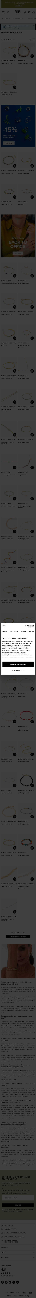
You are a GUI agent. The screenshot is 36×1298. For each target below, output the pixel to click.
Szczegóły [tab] (14, 631)
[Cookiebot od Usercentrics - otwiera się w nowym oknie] (25, 626)
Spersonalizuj (17, 670)
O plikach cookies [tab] (27, 631)
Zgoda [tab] (4, 631)
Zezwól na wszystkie (18, 664)
